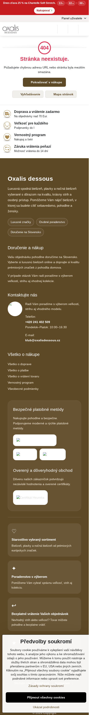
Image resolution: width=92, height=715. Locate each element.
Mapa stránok (63, 94)
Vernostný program (21, 382)
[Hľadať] (63, 29)
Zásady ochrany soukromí (46, 686)
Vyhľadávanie (30, 94)
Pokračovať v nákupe (46, 82)
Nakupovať (44, 10)
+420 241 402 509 (37, 322)
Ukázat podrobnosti (46, 707)
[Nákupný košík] (73, 29)
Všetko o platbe (18, 370)
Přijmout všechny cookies (46, 697)
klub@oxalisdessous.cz (42, 340)
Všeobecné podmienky (23, 388)
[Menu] (84, 29)
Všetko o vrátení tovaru (23, 376)
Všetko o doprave (19, 364)
